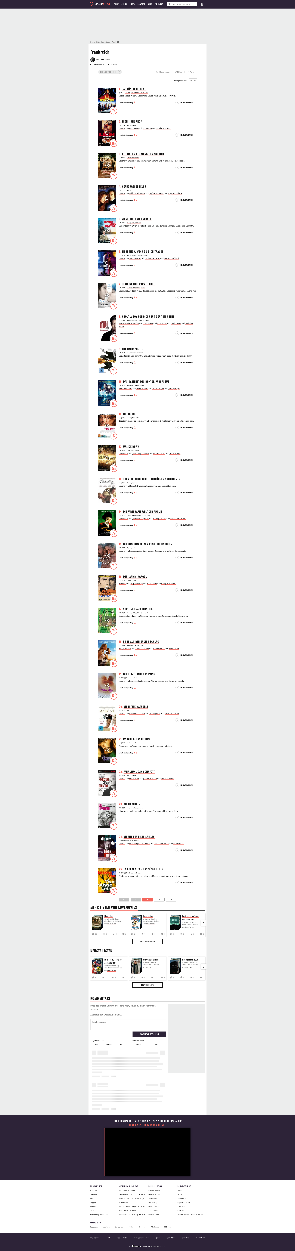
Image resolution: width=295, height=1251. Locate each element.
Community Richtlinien (99, 1214)
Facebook (93, 1227)
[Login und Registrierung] (202, 4)
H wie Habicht (124, 1202)
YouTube (106, 1227)
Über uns (93, 1190)
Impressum (94, 1238)
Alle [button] (96, 1044)
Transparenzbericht (141, 1238)
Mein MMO (200, 1238)
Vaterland (181, 1206)
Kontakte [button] (109, 1044)
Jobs (158, 1238)
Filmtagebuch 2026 (190, 959)
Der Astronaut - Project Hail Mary (132, 1206)
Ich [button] (121, 1044)
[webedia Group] (147, 1246)
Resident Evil (182, 1198)
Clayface (180, 1210)
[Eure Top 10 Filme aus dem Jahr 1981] (98, 966)
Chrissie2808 (111, 970)
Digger (180, 1194)
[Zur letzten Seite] (171, 899)
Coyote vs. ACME (183, 1202)
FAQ (91, 1198)
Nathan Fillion (153, 1214)
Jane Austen (148, 916)
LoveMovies (105, 59)
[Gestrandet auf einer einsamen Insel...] (176, 923)
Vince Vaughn (153, 1202)
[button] (110, 72)
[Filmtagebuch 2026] (176, 966)
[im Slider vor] (203, 923)
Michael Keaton (154, 1190)
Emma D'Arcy (153, 1206)
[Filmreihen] (98, 923)
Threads (142, 1227)
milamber (188, 967)
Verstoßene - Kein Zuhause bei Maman (133, 1194)
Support (93, 1202)
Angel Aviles (153, 1210)
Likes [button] (156, 1044)
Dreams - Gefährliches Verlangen (132, 1198)
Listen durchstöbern (103, 42)
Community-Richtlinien (118, 1005)
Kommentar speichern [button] (149, 1034)
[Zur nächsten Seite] (159, 899)
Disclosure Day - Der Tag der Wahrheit (133, 1214)
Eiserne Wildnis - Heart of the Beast (191, 1214)
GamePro (185, 1238)
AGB (108, 1238)
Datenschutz (122, 1238)
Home (92, 42)
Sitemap (93, 1194)
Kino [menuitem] (150, 4)
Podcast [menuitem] (141, 4)
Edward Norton (154, 1194)
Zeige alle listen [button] (147, 941)
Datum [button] (138, 1044)
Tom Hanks (152, 1198)
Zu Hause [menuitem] (159, 4)
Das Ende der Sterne (127, 1190)
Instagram (119, 1227)
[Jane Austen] (137, 923)
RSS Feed (167, 1227)
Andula (148, 967)
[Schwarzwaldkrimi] (137, 966)
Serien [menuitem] (124, 4)
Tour (92, 1210)
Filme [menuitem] (116, 4)
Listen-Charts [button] (147, 985)
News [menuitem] (132, 4)
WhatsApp (155, 1227)
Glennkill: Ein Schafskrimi (129, 1210)
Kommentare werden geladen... (106, 1014)
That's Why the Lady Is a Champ (147, 1125)
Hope (179, 1190)
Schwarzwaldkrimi (150, 959)
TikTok (131, 1227)
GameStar (170, 1238)
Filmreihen (108, 916)
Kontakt (93, 1206)
